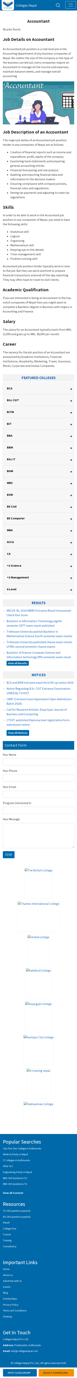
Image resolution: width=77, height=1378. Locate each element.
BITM (39, 412)
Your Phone (10, 771)
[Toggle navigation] (70, 5)
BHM (39, 471)
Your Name (9, 755)
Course (7, 1234)
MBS (39, 483)
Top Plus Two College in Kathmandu (22, 1148)
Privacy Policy (11, 1304)
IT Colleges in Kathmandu (16, 1160)
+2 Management (39, 577)
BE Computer (39, 518)
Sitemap (7, 1316)
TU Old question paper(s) (16, 1210)
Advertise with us (12, 1281)
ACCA (39, 542)
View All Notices (17, 732)
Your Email (9, 787)
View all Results (17, 663)
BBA (39, 436)
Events (6, 1287)
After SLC (8, 1166)
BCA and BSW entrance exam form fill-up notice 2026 (40, 683)
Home (6, 1269)
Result (6, 1222)
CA (39, 554)
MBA (39, 530)
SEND (8, 855)
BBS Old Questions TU (15, 1178)
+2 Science (39, 566)
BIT (39, 424)
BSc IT (39, 459)
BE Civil (39, 507)
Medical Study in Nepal (15, 1154)
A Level (39, 589)
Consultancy (9, 1246)
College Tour (9, 1228)
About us (8, 1275)
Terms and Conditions (15, 1310)
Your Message (11, 819)
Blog (5, 1292)
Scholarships (10, 1298)
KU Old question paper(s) (16, 1216)
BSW (39, 495)
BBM (39, 448)
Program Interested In (17, 803)
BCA (39, 388)
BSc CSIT (39, 400)
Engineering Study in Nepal (17, 1172)
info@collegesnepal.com (24, 1351)
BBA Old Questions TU (15, 1184)
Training (7, 1240)
